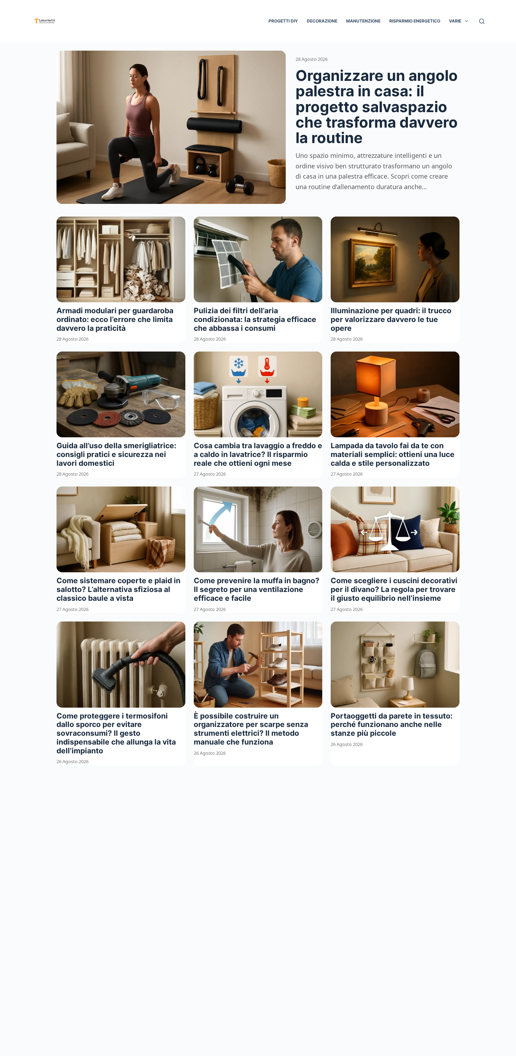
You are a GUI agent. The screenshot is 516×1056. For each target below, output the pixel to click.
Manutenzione (363, 21)
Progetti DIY (283, 21)
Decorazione (322, 21)
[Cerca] (481, 21)
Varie (455, 21)
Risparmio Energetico (414, 21)
